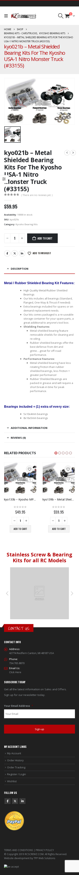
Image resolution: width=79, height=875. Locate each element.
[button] (7, 15)
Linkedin (22, 801)
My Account (14, 753)
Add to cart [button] (20, 528)
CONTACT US (18, 628)
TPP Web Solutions (44, 858)
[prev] (67, 153)
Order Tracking (16, 767)
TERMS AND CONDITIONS (18, 850)
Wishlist (12, 781)
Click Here (15, 672)
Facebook (7, 253)
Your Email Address (18, 706)
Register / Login (16, 774)
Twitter (14, 253)
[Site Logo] (23, 16)
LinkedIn (22, 253)
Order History (15, 760)
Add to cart (44, 238)
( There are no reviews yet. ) (36, 195)
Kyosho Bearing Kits (26, 224)
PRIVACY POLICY (45, 850)
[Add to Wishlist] (29, 469)
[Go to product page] (20, 478)
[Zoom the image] (39, 569)
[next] (73, 153)
